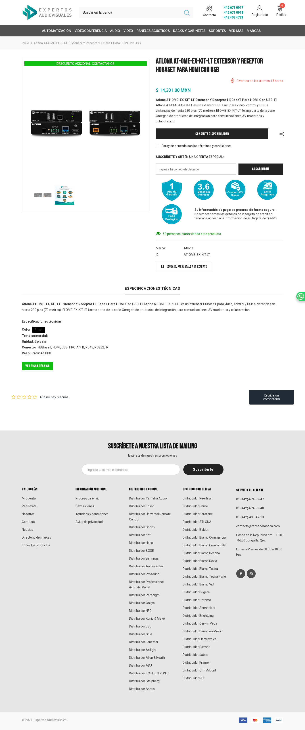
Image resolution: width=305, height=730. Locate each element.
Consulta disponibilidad (212, 134)
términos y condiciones (215, 146)
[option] (85, 122)
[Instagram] (251, 573)
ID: (157, 254)
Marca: (161, 248)
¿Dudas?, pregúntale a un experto (187, 267)
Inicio (25, 43)
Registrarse (260, 15)
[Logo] (47, 12)
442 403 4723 (233, 17)
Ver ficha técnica (37, 366)
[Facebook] (240, 573)
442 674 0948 (233, 12)
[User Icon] (259, 8)
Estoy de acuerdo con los (180, 146)
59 (164, 234)
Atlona (188, 248)
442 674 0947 (233, 7)
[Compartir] (280, 133)
